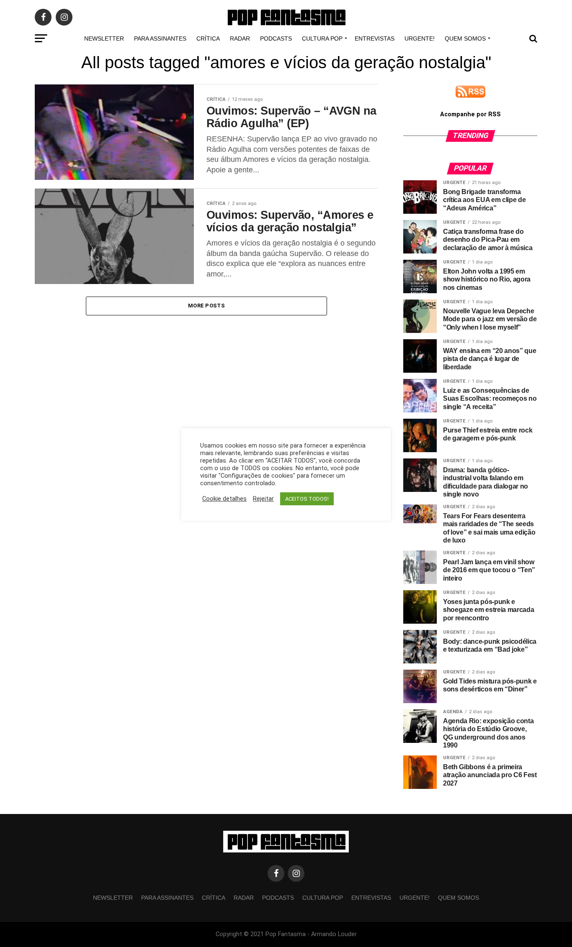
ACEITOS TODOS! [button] (307, 499)
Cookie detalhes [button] (224, 498)
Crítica (208, 38)
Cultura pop (322, 38)
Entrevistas (374, 38)
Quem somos (465, 38)
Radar (240, 38)
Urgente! (420, 38)
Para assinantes (160, 38)
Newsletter (104, 38)
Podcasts (276, 38)
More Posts (206, 305)
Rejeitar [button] (263, 498)
